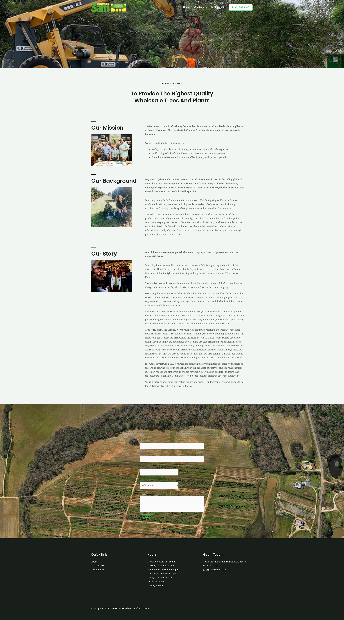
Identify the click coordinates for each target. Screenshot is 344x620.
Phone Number (148, 466)
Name (144, 440)
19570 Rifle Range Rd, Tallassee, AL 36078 (224, 561)
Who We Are (200, 7)
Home (186, 7)
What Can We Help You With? (156, 480)
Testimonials (217, 7)
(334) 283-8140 (210, 565)
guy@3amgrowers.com (215, 569)
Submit (147, 517)
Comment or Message (151, 493)
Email (143, 453)
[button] (241, 7)
